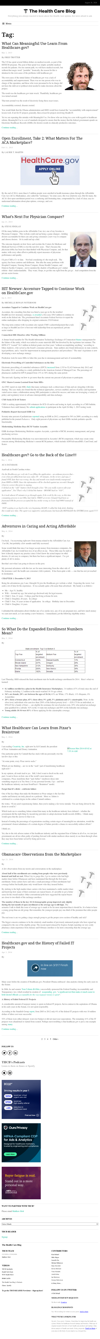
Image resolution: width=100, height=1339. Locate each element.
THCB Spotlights (7, 1269)
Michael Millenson (57, 1263)
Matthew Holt (18, 1211)
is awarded (37, 314)
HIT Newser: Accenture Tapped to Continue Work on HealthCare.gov (43, 290)
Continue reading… (10, 127)
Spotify (9, 1285)
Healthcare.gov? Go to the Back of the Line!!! (39, 454)
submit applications (37, 407)
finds (29, 386)
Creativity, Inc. (19, 746)
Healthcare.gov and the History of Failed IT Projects (38, 945)
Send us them (84, 1311)
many (10, 1024)
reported (35, 416)
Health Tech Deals (7, 1272)
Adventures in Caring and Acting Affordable (39, 526)
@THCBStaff (55, 1293)
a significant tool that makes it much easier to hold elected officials (48, 993)
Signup (5, 1236)
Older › (56, 1039)
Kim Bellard (55, 1254)
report (32, 1011)
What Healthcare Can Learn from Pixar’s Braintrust (36, 729)
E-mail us (64, 1302)
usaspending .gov (49, 991)
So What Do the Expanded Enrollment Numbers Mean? (42, 631)
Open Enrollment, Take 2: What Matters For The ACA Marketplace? (42, 140)
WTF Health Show (8, 1275)
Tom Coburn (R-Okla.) (31, 989)
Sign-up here (37, 1290)
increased (51, 367)
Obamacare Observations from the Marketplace (41, 854)
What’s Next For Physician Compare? (33, 216)
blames (79, 339)
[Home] (49, 11)
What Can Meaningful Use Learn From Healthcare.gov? (34, 45)
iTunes (4, 1285)
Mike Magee (55, 1257)
